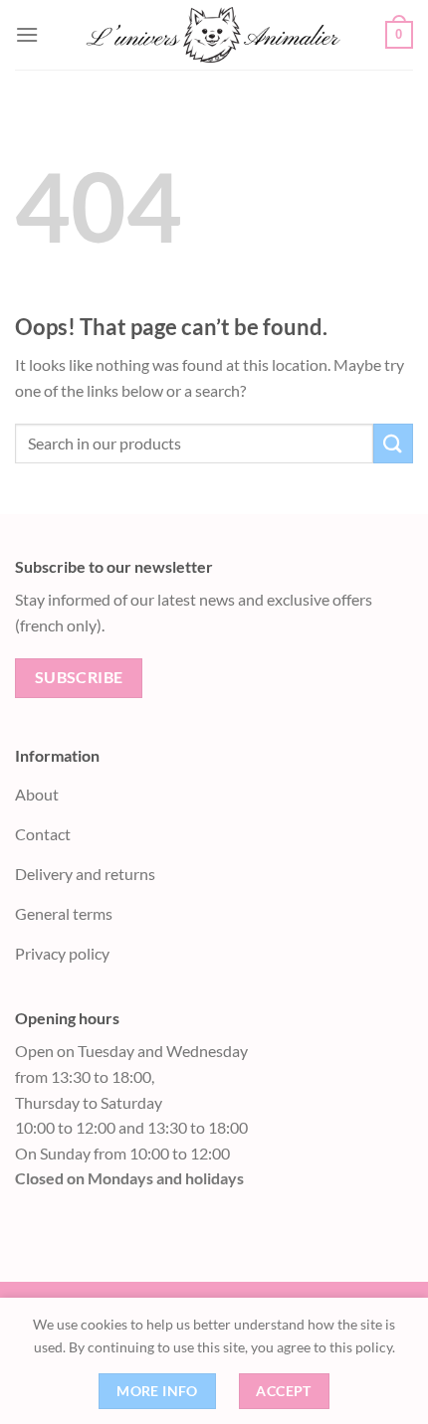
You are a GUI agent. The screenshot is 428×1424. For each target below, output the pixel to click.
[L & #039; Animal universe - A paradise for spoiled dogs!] (212, 35)
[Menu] (27, 34)
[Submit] (393, 443)
